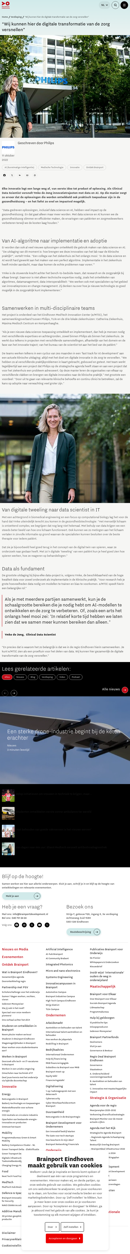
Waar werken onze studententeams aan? (20, 1049)
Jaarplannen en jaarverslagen (105, 1184)
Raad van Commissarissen (103, 1180)
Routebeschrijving (80, 932)
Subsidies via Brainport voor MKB (62, 1067)
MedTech (7, 1182)
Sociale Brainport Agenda (103, 1003)
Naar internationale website (105, 1214)
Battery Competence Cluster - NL (18, 1145)
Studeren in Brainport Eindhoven (18, 1039)
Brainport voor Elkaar (103, 994)
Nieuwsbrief (96, 966)
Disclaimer (9, 1233)
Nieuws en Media (15, 949)
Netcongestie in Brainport (15, 1099)
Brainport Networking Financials (62, 1144)
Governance (96, 1065)
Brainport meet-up (55, 1071)
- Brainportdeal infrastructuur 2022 (107, 1149)
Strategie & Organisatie (108, 1098)
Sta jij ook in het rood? (13, 1008)
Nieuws (20, 677)
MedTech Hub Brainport (14, 1187)
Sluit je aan (95, 1046)
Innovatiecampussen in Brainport (60, 985)
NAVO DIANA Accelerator (14, 1205)
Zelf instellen (71, 1227)
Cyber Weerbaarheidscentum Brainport (60, 1104)
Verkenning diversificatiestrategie (107, 1114)
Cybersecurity (53, 1098)
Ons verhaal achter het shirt (16, 1020)
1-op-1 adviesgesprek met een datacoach (61, 1093)
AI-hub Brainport (54, 954)
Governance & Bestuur (101, 1050)
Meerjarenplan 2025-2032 (103, 1110)
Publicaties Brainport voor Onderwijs (106, 951)
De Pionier (95, 958)
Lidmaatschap (97, 1007)
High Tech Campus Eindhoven (61, 1000)
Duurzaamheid (55, 1112)
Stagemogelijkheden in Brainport (19, 1043)
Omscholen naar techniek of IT (17, 1073)
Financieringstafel (55, 1080)
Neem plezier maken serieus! (17, 1034)
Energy (6, 1094)
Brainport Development (104, 1166)
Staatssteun (96, 1069)
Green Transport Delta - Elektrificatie (20, 1149)
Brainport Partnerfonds (104, 1037)
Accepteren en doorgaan (63, 1238)
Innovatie (9, 1087)
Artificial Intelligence (59, 949)
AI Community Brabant (57, 958)
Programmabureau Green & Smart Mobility (19, 1139)
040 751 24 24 (19, 918)
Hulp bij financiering (56, 1059)
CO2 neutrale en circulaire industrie (20, 1115)
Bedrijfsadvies (55, 1049)
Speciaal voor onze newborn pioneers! (16, 1014)
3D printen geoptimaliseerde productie (16, 1218)
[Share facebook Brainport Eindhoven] (4, 175)
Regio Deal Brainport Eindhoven (103, 1058)
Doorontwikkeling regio (14, 981)
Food (5, 1171)
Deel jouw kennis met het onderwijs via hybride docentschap (20, 1079)
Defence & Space (12, 1193)
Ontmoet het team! (11, 1127)
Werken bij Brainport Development (107, 1171)
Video (62, 677)
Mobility (7, 1133)
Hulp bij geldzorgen (102, 1018)
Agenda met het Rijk (102, 1128)
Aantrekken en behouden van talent (64, 1027)
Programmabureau (99, 1012)
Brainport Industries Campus (60, 996)
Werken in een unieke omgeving (18, 1069)
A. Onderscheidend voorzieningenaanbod (101, 1075)
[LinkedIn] (31, 925)
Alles (7, 677)
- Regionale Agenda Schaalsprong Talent (107, 1139)
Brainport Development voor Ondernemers (63, 1124)
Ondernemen (56, 1015)
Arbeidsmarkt (54, 1023)
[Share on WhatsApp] (34, 175)
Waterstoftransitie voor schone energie (17, 1109)
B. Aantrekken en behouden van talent (106, 1083)
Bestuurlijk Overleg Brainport (104, 1144)
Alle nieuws (111, 689)
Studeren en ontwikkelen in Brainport (19, 1027)
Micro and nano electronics (63, 970)
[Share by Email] (27, 175)
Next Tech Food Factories (15, 1176)
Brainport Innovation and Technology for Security (20, 1199)
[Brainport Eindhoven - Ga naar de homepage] (6, 5)
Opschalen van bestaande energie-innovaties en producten (19, 1121)
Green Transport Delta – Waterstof (19, 1153)
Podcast (76, 677)
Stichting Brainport (99, 1176)
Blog (33, 677)
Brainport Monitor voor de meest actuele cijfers (106, 1120)
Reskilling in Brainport (57, 1044)
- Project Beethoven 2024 (102, 1153)
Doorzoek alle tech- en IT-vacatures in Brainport (20, 1063)
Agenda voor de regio (103, 1105)
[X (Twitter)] (47, 925)
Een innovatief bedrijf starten (60, 1131)
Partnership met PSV (15, 987)
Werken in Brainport (14, 1056)
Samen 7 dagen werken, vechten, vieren (18, 998)
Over (51, 1227)
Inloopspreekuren (99, 1027)
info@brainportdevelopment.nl (30, 914)
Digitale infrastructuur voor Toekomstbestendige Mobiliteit (17, 1159)
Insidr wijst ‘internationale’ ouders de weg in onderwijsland (107, 976)
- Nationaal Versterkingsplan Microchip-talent (104, 1159)
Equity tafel (51, 1076)
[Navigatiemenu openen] (124, 5)
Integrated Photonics (59, 964)
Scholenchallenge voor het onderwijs (21, 992)
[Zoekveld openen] (115, 5)
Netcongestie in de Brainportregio (63, 1117)
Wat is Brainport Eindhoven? (19, 972)
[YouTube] (39, 925)
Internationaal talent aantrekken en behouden (64, 1034)
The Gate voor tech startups (60, 1136)
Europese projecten (102, 1190)
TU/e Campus (52, 1009)
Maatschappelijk (103, 987)
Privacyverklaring (13, 1239)
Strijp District (52, 1005)
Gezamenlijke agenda (13, 977)
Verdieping (16, 17)
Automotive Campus (56, 992)
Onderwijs (54, 1150)
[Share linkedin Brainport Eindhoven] (19, 175)
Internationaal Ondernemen (60, 1054)
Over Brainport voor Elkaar (103, 999)
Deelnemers (96, 1042)
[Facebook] (16, 925)
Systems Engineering (59, 977)
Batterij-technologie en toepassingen (21, 1103)
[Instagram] (24, 925)
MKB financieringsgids (57, 1063)
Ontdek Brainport (15, 965)
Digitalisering (54, 1086)
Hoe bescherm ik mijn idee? (60, 1140)
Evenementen (12, 957)
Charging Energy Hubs (13, 1165)
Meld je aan (12, 896)
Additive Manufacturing (16, 1211)
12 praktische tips (98, 1022)
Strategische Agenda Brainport (105, 1133)
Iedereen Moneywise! (13, 1004)
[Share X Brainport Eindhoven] (12, 175)
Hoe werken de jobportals (59, 1039)
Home (5, 17)
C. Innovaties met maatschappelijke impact (108, 1090)
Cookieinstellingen (14, 1245)
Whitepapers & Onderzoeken (104, 962)
